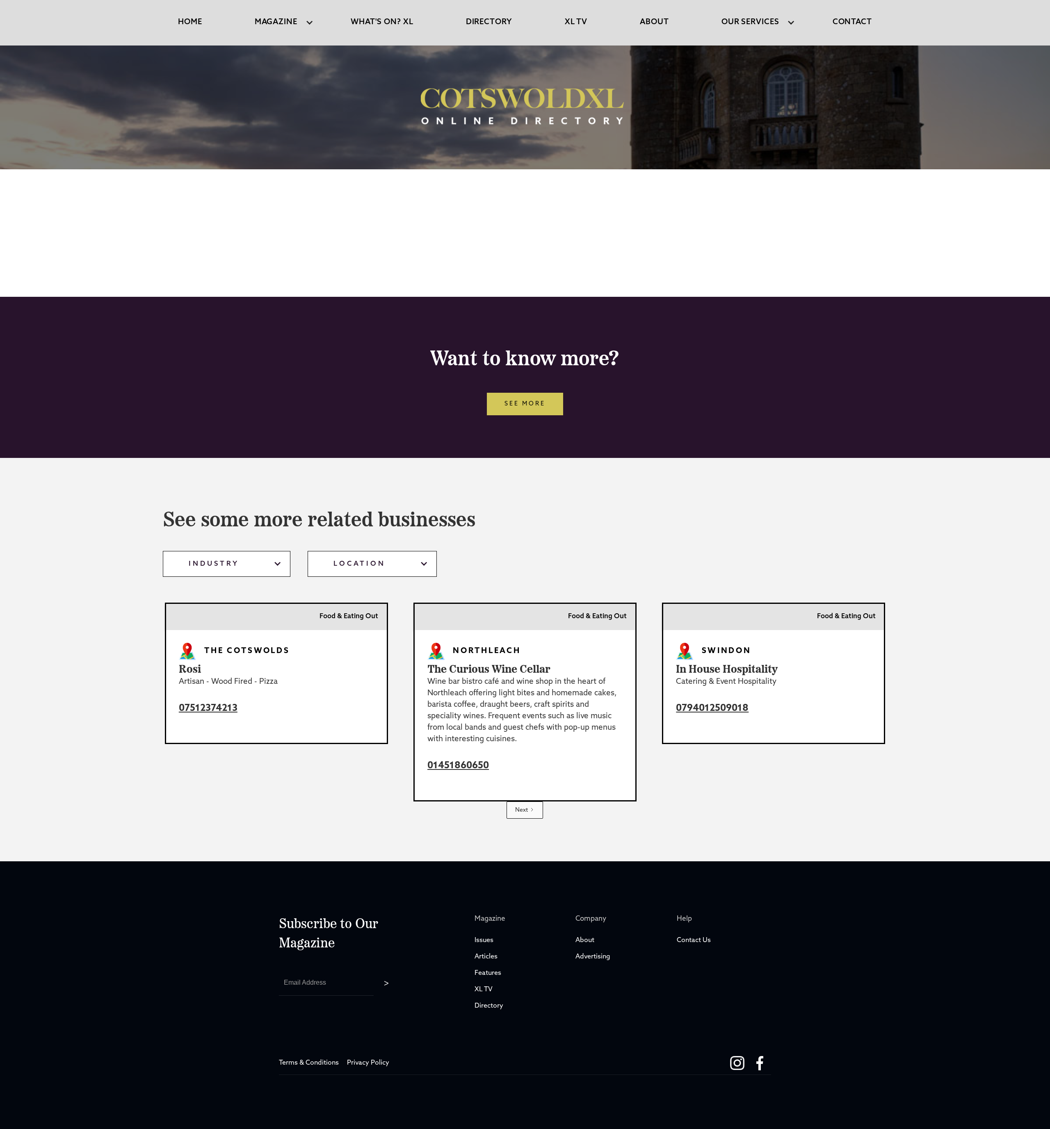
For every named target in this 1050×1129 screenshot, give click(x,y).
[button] (276, 23)
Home (190, 22)
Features (488, 973)
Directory (490, 1006)
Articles (486, 957)
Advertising (592, 957)
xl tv (576, 22)
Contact (852, 22)
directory (489, 22)
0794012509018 (712, 709)
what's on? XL (382, 22)
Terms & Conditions (309, 1063)
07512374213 (208, 709)
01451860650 (458, 766)
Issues (484, 940)
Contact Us (694, 940)
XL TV (484, 989)
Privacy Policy (368, 1063)
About (654, 22)
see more (525, 404)
